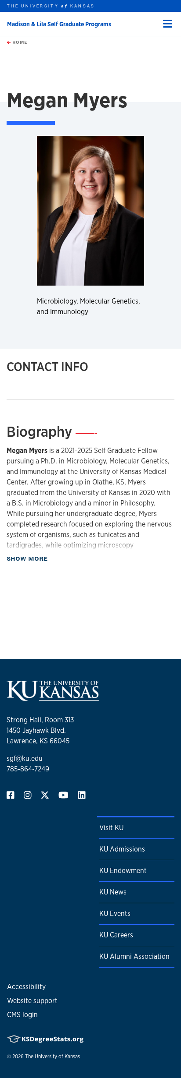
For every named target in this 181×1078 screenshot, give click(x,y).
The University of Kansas (52, 1056)
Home (19, 42)
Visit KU (111, 827)
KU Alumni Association (134, 956)
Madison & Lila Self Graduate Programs (59, 24)
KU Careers (116, 935)
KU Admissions (122, 849)
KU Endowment (123, 870)
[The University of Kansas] (53, 697)
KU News (113, 892)
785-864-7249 (28, 769)
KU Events (114, 913)
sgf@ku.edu (25, 758)
